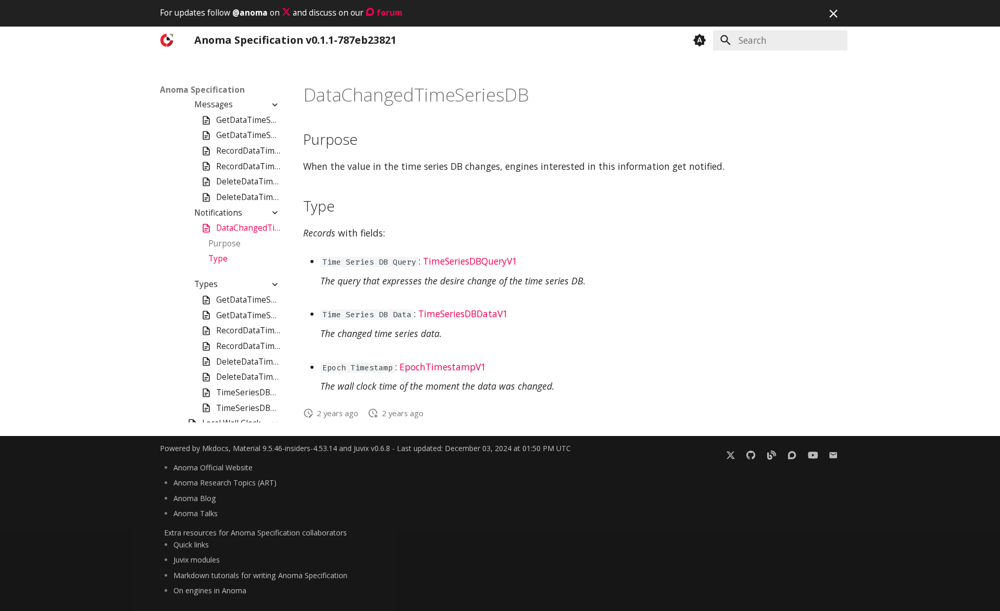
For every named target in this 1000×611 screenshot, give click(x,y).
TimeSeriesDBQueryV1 (470, 261)
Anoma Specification (202, 90)
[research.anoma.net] (792, 454)
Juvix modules (196, 560)
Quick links (191, 545)
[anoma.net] (771, 454)
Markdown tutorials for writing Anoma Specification (260, 575)
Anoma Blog (194, 498)
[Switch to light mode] (699, 40)
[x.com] (730, 454)
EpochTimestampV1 (442, 366)
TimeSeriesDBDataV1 (463, 313)
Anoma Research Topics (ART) (225, 483)
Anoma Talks (195, 513)
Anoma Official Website (213, 467)
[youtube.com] (813, 454)
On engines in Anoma (209, 590)
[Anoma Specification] (168, 40)
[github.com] (751, 454)
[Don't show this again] (833, 13)
